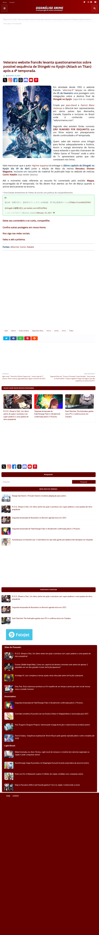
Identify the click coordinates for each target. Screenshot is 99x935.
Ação (15, 19)
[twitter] (84, 2)
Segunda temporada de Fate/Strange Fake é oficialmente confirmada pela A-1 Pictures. (47, 414)
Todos (71, 331)
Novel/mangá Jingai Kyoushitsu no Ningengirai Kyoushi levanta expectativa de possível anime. (52, 763)
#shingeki (9, 208)
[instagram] (88, 2)
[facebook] (91, 2)
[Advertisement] (48, 42)
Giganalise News (37, 331)
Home (5, 2)
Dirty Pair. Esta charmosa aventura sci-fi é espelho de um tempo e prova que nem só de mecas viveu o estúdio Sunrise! (52, 687)
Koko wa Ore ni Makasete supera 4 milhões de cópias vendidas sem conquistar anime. (49, 774)
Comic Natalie (27, 246)
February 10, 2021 (44, 213)
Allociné (15, 246)
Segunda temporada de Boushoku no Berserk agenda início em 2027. (39, 518)
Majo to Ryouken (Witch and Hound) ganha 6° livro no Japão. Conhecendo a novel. (47, 785)
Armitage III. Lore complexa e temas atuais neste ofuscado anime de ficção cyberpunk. (49, 675)
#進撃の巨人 (18, 208)
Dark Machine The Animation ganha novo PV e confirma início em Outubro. (79, 414)
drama (13, 331)
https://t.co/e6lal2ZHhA (80, 202)
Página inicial (7, 19)
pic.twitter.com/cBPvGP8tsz (35, 208)
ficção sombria (24, 331)
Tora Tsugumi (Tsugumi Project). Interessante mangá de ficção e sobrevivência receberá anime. (52, 725)
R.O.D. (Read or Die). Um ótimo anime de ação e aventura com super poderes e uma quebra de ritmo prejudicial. (16, 415)
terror (64, 331)
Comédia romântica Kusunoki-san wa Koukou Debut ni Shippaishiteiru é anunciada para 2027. (52, 714)
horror (49, 331)
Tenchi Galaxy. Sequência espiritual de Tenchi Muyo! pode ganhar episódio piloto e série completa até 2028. (54, 737)
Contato (11, 2)
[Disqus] (48, 289)
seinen (56, 331)
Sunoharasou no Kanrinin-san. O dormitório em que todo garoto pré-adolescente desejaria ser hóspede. (52, 540)
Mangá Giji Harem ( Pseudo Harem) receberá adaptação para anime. (39, 496)
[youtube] (95, 2)
